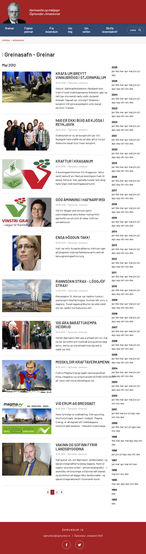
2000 (114, 423)
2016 (114, 204)
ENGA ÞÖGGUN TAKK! (73, 237)
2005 (114, 354)
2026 (114, 67)
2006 (114, 340)
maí (131, 71)
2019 (114, 163)
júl (138, 71)
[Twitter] (79, 544)
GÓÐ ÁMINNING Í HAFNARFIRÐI (80, 199)
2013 (114, 245)
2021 (114, 135)
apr (126, 71)
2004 (114, 368)
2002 (114, 395)
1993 (114, 499)
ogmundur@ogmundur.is (56, 535)
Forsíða (6, 40)
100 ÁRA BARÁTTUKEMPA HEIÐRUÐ (76, 325)
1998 (114, 450)
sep (118, 88)
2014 (114, 231)
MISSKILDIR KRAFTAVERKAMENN (83, 362)
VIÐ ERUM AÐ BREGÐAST (75, 403)
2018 (114, 176)
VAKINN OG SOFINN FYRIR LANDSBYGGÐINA (76, 447)
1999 (114, 436)
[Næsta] (62, 492)
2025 (114, 81)
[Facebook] (66, 544)
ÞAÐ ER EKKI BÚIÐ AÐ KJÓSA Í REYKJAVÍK (80, 122)
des (131, 88)
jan (113, 71)
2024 (114, 94)
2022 (114, 122)
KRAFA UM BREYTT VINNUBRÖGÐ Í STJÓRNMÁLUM (81, 75)
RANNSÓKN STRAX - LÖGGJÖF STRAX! (80, 283)
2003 (114, 382)
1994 (114, 489)
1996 (114, 470)
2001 (114, 409)
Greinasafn (18, 40)
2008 (114, 313)
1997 (114, 460)
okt (123, 88)
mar (122, 71)
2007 (114, 327)
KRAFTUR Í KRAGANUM (74, 161)
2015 (114, 217)
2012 (114, 258)
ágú (114, 75)
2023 (114, 108)
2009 (114, 299)
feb (117, 71)
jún (135, 71)
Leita (133, 29)
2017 (114, 190)
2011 (114, 272)
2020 (114, 149)
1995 (114, 479)
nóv (127, 88)
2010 (114, 286)
